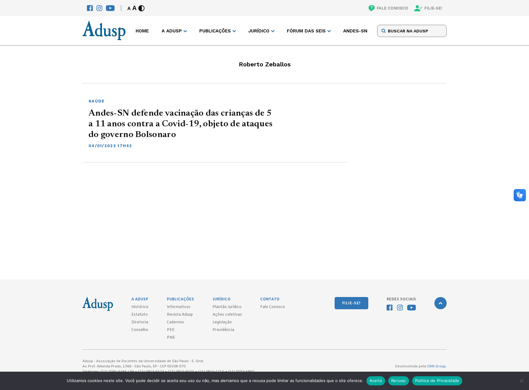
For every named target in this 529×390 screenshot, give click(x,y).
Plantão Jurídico (227, 307)
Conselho (139, 330)
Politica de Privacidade (437, 380)
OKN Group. (437, 366)
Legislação (222, 322)
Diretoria (139, 322)
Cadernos (175, 322)
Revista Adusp (180, 314)
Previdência (223, 330)
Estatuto (139, 314)
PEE (170, 330)
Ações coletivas (227, 314)
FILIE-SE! (433, 8)
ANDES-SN (355, 31)
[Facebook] (90, 8)
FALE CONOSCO (392, 8)
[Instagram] (99, 8)
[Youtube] (110, 8)
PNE (171, 337)
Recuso (398, 380)
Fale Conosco (272, 307)
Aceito (376, 380)
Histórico (139, 307)
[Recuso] (521, 381)
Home (142, 31)
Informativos (178, 307)
